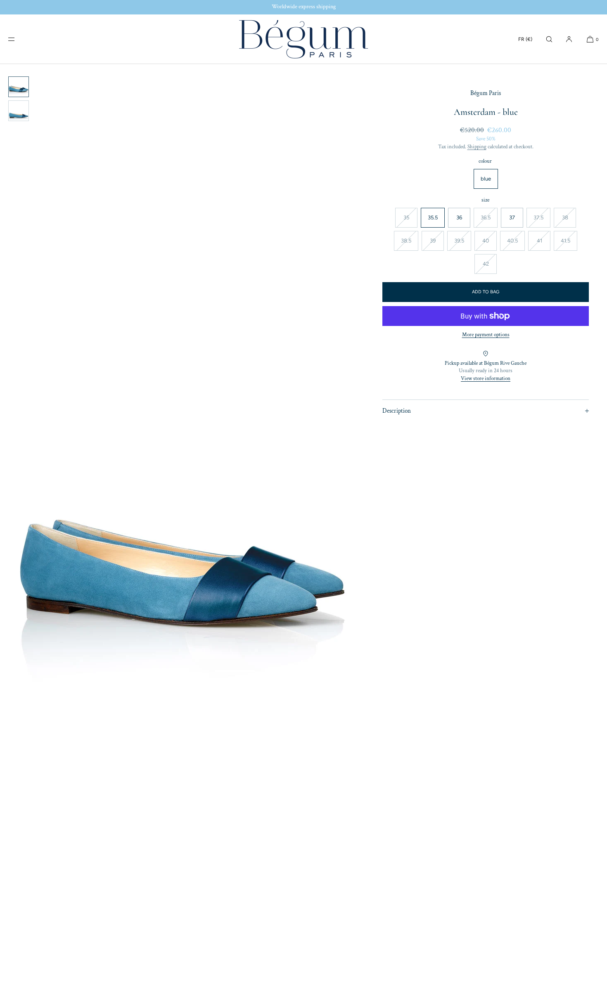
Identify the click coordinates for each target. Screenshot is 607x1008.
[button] (549, 39)
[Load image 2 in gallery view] (18, 110)
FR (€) (525, 39)
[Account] (569, 39)
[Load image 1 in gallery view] (18, 86)
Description (396, 411)
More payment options (486, 334)
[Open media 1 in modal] (182, 536)
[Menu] (18, 39)
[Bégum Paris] (303, 39)
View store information (485, 378)
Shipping (476, 146)
